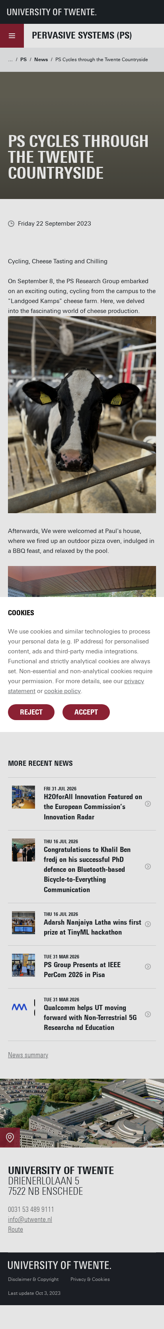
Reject (31, 712)
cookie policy (62, 691)
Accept (86, 712)
